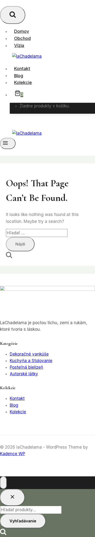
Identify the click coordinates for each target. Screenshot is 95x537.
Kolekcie (23, 82)
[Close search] (12, 497)
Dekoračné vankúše (29, 354)
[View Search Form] (12, 15)
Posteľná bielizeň (26, 367)
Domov (21, 31)
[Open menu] (8, 143)
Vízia (19, 45)
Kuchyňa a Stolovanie (31, 360)
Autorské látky (24, 373)
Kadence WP (12, 453)
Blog (18, 75)
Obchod (22, 38)
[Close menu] (3, 482)
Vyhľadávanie (23, 520)
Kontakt (22, 68)
